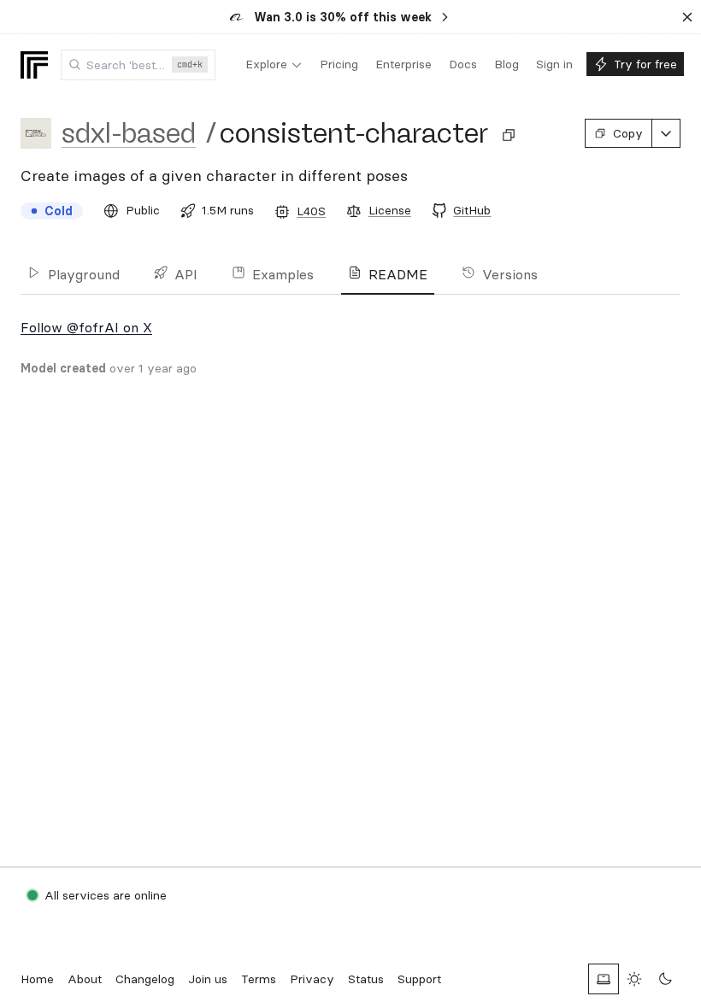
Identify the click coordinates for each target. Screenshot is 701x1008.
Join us (207, 979)
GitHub (472, 210)
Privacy (312, 979)
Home (37, 979)
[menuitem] (274, 65)
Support (419, 979)
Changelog (144, 979)
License (389, 210)
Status (366, 979)
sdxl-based (129, 133)
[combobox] (138, 64)
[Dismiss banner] (687, 17)
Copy (628, 133)
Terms (258, 979)
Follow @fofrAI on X (86, 327)
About (85, 979)
